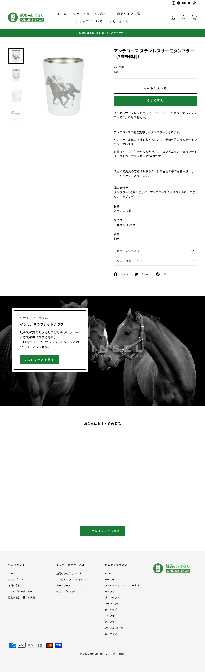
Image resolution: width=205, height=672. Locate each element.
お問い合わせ (119, 21)
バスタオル (111, 591)
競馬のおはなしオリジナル (71, 573)
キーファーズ (63, 585)
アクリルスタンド (114, 627)
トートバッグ (112, 603)
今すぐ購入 (155, 100)
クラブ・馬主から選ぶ (90, 14)
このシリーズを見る (39, 359)
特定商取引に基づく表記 (21, 597)
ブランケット (112, 597)
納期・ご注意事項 (128, 250)
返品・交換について (130, 260)
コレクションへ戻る (105, 531)
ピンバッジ (111, 633)
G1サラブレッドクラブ (69, 591)
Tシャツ (109, 573)
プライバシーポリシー (20, 591)
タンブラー (111, 621)
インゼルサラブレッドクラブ (72, 579)
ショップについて (89, 21)
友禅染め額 (111, 609)
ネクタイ (110, 615)
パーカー (110, 579)
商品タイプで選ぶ (131, 14)
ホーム (62, 14)
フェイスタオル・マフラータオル (123, 585)
